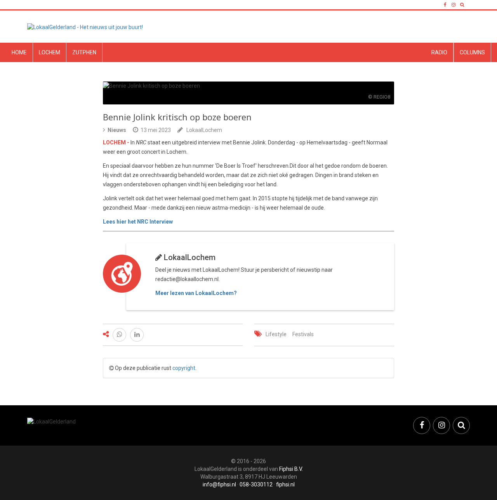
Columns (472, 52)
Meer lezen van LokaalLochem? (196, 293)
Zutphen (84, 52)
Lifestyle (276, 334)
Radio (439, 52)
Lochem (49, 52)
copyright (183, 368)
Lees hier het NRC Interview (138, 222)
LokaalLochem (204, 130)
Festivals (303, 334)
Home (19, 52)
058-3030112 (256, 484)
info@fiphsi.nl (219, 484)
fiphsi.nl (285, 484)
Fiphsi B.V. (291, 469)
